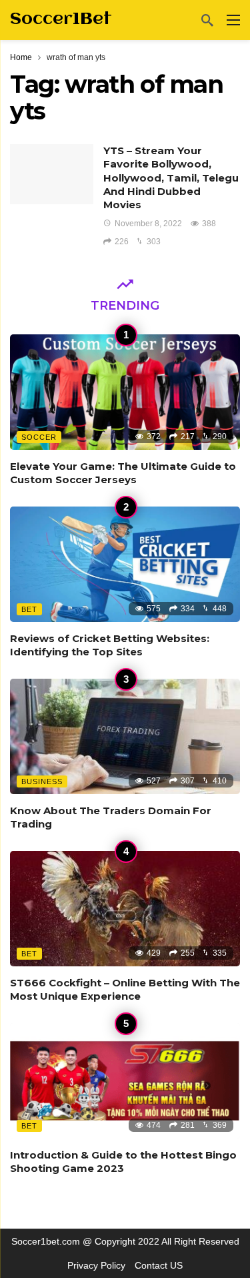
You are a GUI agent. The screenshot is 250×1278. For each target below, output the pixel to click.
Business (42, 781)
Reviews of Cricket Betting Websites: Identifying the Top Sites (109, 645)
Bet (29, 609)
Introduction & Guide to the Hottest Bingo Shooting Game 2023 (123, 1162)
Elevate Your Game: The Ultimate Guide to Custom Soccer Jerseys (123, 473)
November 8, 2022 (148, 223)
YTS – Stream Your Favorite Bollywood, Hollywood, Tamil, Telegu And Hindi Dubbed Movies (171, 177)
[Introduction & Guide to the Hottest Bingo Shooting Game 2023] (125, 1081)
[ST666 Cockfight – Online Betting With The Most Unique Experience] (125, 908)
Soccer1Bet (61, 19)
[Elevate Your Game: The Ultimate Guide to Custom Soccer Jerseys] (125, 392)
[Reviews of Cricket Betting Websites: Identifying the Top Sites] (125, 564)
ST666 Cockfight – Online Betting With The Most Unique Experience (125, 989)
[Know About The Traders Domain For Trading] (125, 736)
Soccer (39, 437)
